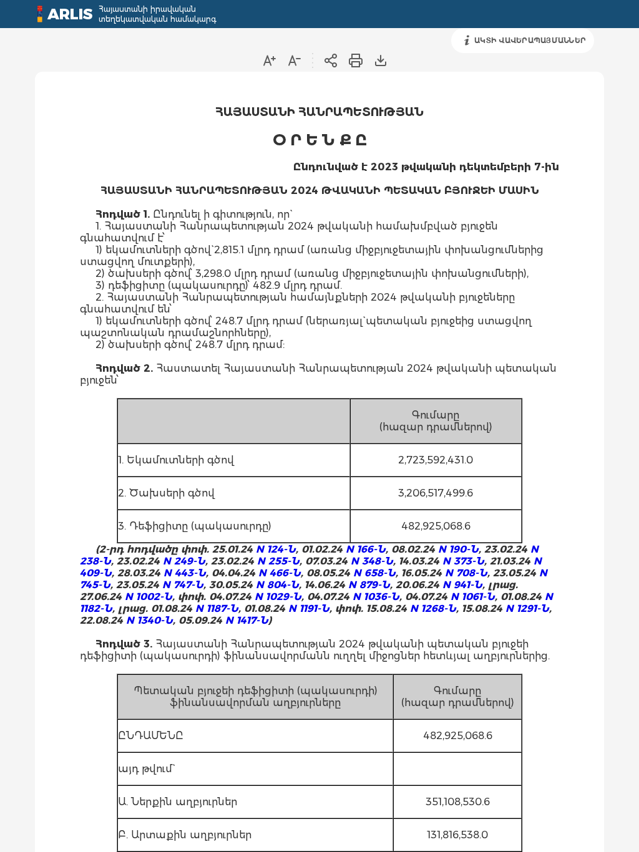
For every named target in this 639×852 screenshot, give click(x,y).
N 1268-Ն (433, 608)
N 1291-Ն (527, 608)
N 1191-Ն (308, 608)
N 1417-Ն (246, 620)
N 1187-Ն (216, 608)
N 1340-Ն (149, 620)
